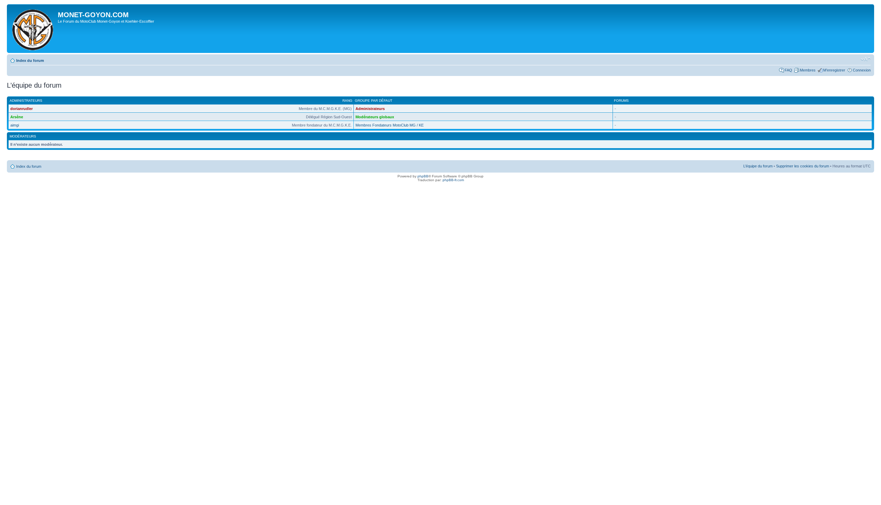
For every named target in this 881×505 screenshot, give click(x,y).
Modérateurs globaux (374, 117)
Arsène (16, 117)
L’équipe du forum (758, 166)
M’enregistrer (834, 70)
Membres (808, 70)
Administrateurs (370, 109)
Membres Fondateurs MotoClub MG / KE (389, 125)
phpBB (422, 176)
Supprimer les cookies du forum (802, 166)
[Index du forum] (33, 28)
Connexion (862, 70)
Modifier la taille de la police (866, 59)
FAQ (788, 70)
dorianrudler (21, 109)
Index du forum (30, 60)
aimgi (14, 125)
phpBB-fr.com (453, 180)
